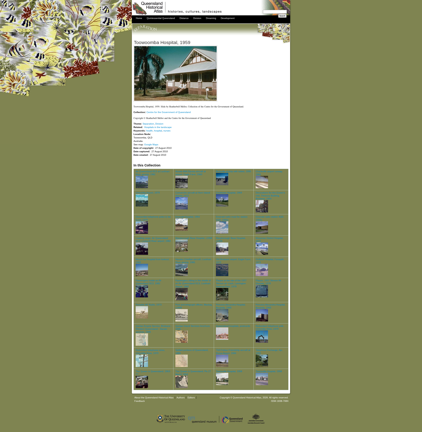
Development (228, 18)
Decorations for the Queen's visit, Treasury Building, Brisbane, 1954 (270, 195)
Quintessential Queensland (161, 18)
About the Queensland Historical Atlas (154, 397)
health (149, 130)
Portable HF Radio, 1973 (149, 304)
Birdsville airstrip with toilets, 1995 (233, 171)
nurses (166, 130)
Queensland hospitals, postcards (233, 326)
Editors (191, 397)
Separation (148, 123)
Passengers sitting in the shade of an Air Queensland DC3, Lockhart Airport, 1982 (193, 283)
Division (197, 18)
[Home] (211, 14)
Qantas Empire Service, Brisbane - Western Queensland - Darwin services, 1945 (154, 329)
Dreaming (211, 18)
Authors (181, 397)
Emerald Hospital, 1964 (187, 216)
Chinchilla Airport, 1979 (148, 192)
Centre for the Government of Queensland (169, 112)
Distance (184, 18)
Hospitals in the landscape (158, 127)
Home (139, 18)
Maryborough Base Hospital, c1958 (193, 238)
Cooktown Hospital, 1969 (229, 192)
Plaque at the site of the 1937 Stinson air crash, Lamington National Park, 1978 (231, 283)
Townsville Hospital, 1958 (229, 371)
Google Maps (151, 144)
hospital (158, 130)
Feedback (139, 401)
